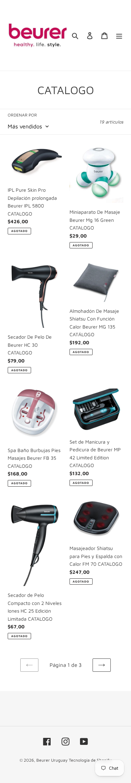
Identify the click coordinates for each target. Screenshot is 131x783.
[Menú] (119, 35)
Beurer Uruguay (51, 760)
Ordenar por (22, 115)
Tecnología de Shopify (90, 760)
